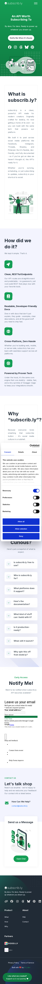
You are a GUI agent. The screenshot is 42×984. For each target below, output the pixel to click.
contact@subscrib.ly (19, 806)
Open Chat (21, 859)
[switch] (36, 497)
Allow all (21, 521)
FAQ (24, 917)
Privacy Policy (13, 963)
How (6, 922)
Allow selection (21, 529)
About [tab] (34, 452)
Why (6, 926)
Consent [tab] (7, 452)
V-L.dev (27, 967)
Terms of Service (27, 963)
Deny (21, 536)
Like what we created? (16, 977)
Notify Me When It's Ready (21, 38)
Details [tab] (21, 452)
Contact (25, 922)
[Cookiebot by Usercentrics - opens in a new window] (29, 445)
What (6, 917)
